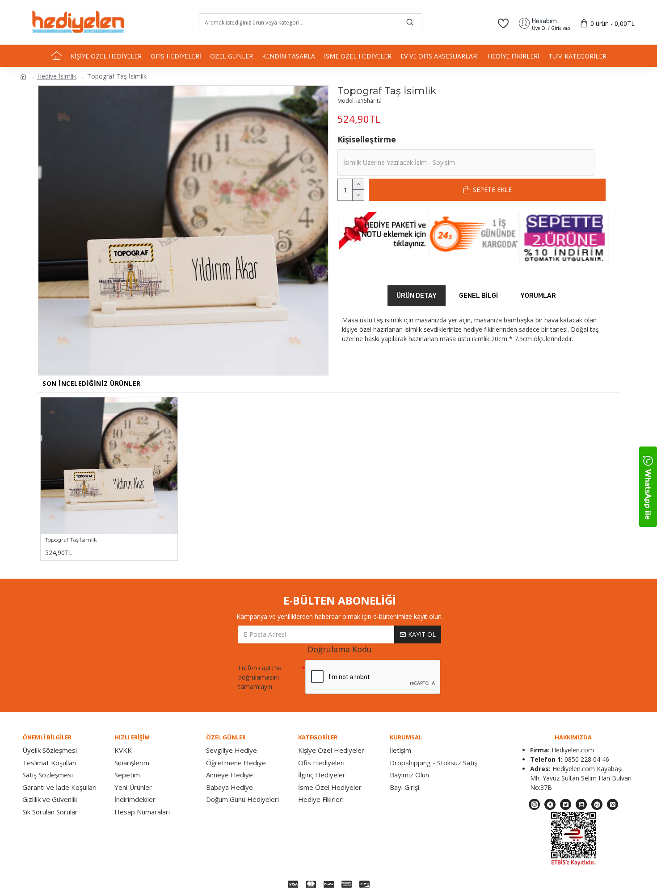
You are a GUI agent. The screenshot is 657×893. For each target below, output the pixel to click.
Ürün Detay (416, 296)
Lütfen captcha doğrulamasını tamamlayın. (260, 677)
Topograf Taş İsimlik (71, 539)
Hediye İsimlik (56, 76)
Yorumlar (538, 296)
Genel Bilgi (478, 296)
